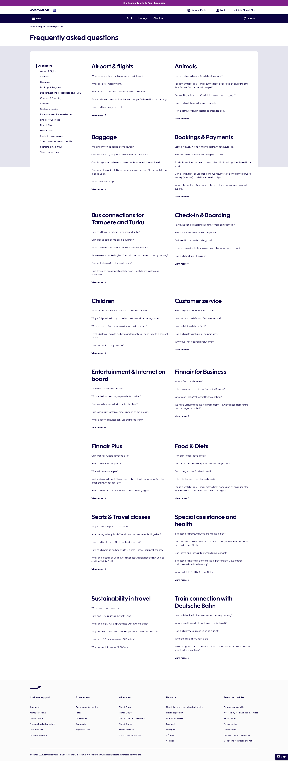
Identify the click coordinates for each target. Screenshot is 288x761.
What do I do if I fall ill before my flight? (194, 572)
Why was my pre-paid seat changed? (111, 526)
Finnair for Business (50, 119)
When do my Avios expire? (105, 471)
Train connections (49, 152)
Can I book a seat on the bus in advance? (113, 239)
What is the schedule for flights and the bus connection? (120, 247)
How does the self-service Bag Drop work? (196, 232)
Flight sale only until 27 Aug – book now (144, 3)
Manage (142, 18)
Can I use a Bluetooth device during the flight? (115, 404)
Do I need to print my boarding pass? (193, 240)
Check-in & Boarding (50, 98)
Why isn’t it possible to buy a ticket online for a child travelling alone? (126, 318)
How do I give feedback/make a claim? (194, 310)
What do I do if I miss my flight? (107, 83)
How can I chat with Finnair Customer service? (198, 318)
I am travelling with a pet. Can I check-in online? (198, 76)
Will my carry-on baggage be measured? (113, 146)
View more (98, 115)
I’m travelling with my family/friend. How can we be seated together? (126, 534)
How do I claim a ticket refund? (190, 326)
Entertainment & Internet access (57, 114)
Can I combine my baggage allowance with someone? (120, 154)
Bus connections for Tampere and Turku (60, 92)
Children (44, 103)
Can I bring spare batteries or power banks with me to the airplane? (126, 162)
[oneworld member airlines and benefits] (54, 10)
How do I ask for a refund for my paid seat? (196, 334)
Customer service (49, 109)
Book (129, 18)
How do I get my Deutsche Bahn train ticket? (197, 631)
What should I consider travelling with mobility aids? (200, 623)
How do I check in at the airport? (191, 256)
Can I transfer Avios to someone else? (110, 455)
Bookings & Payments (51, 87)
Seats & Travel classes (51, 136)
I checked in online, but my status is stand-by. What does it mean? (207, 248)
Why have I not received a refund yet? (194, 341)
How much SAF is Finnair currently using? (112, 616)
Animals (44, 76)
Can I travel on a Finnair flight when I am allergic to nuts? (203, 463)
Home (33, 26)
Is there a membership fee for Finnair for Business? (200, 389)
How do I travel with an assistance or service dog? (200, 110)
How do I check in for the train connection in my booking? (203, 615)
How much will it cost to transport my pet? (195, 103)
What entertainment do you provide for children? (116, 396)
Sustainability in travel (51, 146)
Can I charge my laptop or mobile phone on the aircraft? (120, 412)
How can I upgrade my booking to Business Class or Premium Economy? (128, 550)
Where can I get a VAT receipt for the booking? (198, 397)
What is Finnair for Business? (189, 381)
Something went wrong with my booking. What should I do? (204, 146)
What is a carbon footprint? (105, 608)
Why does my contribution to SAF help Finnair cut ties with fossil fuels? (126, 631)
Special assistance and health (56, 141)
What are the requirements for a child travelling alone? (119, 310)
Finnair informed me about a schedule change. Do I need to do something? (130, 99)
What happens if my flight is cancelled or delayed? (117, 76)
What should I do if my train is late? (192, 638)
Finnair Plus (46, 125)
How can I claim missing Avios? (107, 463)
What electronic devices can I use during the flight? (117, 419)
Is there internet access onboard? (108, 388)
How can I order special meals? (190, 455)
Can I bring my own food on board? (193, 471)
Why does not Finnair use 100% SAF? (110, 647)
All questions (44, 66)
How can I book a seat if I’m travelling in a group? (116, 542)
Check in (158, 18)
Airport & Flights (48, 71)
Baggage (45, 82)
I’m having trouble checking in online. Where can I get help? (205, 224)
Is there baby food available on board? (195, 479)
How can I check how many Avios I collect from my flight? (120, 490)
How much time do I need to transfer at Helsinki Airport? (119, 91)
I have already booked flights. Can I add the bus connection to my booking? (130, 255)
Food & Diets (46, 130)
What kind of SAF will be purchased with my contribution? (120, 623)
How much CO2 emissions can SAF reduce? (113, 639)
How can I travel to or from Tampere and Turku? (116, 232)
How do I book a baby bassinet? (108, 345)
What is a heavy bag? (103, 181)
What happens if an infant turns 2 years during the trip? (119, 326)
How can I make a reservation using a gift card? (199, 154)
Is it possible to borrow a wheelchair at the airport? (200, 533)
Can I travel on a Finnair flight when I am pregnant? (201, 553)
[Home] (39, 10)
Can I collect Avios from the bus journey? (112, 263)
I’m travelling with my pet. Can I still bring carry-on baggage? (205, 95)
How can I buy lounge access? (107, 107)
